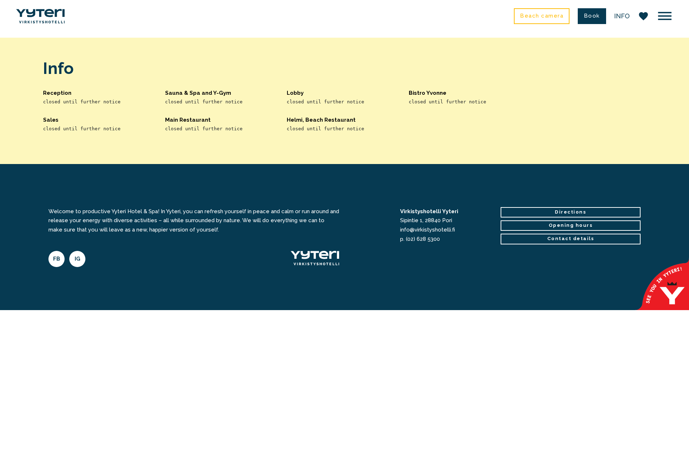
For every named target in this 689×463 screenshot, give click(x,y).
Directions (570, 212)
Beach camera (541, 16)
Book (592, 16)
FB (56, 259)
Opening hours (571, 225)
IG (77, 259)
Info (622, 16)
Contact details (570, 238)
